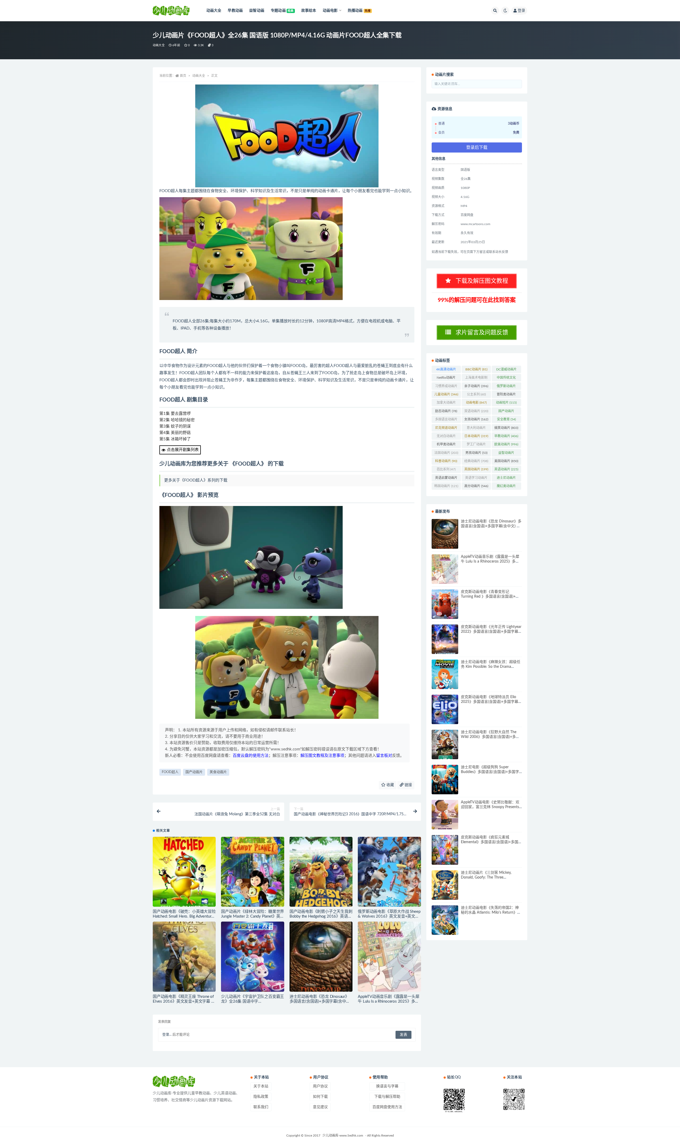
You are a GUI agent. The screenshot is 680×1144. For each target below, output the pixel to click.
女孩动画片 (476, 419)
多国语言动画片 (446, 420)
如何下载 (320, 1097)
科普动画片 (446, 461)
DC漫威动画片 (506, 370)
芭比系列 (446, 469)
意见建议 (320, 1107)
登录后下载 (476, 147)
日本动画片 (476, 436)
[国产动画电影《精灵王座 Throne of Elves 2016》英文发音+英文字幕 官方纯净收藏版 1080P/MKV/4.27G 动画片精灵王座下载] (184, 957)
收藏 (389, 785)
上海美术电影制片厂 (476, 378)
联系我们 (260, 1107)
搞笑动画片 (506, 427)
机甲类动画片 (446, 445)
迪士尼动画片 (506, 479)
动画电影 (476, 402)
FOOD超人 (170, 772)
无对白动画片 (446, 437)
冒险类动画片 (506, 395)
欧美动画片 (506, 444)
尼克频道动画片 (446, 429)
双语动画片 (476, 411)
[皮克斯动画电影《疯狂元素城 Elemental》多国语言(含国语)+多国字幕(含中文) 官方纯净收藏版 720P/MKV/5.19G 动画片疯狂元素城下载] (445, 849)
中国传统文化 (506, 378)
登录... (167, 1034)
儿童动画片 (446, 394)
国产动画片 (194, 772)
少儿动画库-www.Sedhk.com (342, 1135)
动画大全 (159, 45)
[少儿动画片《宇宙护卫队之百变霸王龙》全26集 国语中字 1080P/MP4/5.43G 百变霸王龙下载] (252, 957)
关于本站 (260, 1086)
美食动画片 (218, 772)
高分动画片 (476, 486)
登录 (521, 10)
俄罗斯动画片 (506, 387)
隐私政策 (260, 1097)
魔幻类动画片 (506, 487)
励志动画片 (446, 411)
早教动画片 (506, 436)
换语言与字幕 (387, 1086)
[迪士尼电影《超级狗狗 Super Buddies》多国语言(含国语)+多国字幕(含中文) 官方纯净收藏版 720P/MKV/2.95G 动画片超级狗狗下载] (445, 779)
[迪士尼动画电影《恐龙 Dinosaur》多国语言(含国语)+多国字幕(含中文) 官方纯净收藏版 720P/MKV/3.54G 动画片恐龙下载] (321, 957)
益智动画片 (506, 454)
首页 (183, 75)
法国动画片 (446, 452)
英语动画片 (506, 469)
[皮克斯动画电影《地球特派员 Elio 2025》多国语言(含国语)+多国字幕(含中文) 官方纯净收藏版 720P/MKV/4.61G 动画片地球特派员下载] (445, 709)
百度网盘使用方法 (387, 1107)
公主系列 (476, 394)
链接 (407, 785)
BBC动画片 (476, 369)
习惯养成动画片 (446, 387)
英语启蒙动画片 (446, 479)
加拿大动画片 (446, 403)
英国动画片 (476, 469)
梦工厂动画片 (476, 445)
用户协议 (320, 1086)
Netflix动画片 (446, 378)
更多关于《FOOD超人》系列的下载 (195, 480)
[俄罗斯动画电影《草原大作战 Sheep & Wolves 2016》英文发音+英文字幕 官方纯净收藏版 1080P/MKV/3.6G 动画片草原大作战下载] (389, 872)
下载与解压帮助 (387, 1097)
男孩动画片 (476, 452)
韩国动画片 (446, 486)
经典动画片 (476, 461)
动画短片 (506, 402)
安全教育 (506, 419)
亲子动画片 (476, 386)
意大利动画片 (476, 429)
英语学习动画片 (476, 479)
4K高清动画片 (446, 370)
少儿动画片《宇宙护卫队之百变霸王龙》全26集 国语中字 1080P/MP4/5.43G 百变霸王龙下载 (252, 1001)
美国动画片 (506, 461)
